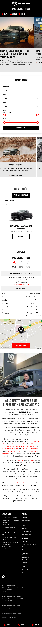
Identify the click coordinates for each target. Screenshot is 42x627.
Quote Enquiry (26, 534)
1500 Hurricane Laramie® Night (9, 533)
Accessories (27, 483)
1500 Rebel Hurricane (8, 525)
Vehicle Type (6, 87)
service (6, 474)
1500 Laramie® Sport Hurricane (8, 529)
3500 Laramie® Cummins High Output (10, 548)
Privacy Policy (26, 570)
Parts (23, 547)
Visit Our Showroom (21, 195)
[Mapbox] (5, 347)
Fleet (23, 525)
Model (4, 103)
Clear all (21, 83)
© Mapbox (38, 348)
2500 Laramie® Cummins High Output (10, 543)
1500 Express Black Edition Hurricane (10, 521)
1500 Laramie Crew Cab (17, 444)
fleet (32, 460)
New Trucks (25, 517)
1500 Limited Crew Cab (10, 449)
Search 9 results (21, 128)
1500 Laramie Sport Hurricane (25, 446)
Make (4, 95)
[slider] (4, 115)
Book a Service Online (29, 544)
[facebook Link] (3, 576)
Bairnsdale (21, 252)
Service (24, 541)
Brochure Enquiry (27, 531)
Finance (24, 528)
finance (20, 460)
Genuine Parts (16, 483)
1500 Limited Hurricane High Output (9, 538)
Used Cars (25, 523)
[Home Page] (21, 3)
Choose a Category (9, 200)
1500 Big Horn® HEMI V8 (9, 517)
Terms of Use (26, 573)
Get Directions (21, 345)
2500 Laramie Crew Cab (14, 451)
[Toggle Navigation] (39, 14)
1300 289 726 (23, 280)
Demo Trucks (26, 520)
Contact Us (25, 557)
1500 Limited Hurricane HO (30, 449)
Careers (24, 562)
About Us (25, 560)
